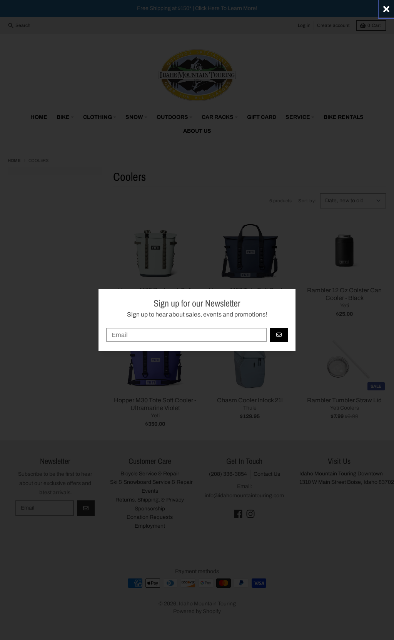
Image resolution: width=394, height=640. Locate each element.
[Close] (386, 9)
